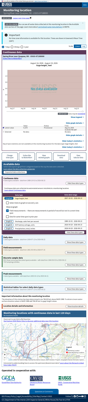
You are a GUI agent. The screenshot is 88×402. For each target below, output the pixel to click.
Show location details (75, 306)
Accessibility (27, 396)
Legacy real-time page (21, 18)
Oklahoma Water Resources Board (40, 383)
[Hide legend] (84, 347)
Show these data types (75, 242)
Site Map (36, 396)
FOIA (68, 400)
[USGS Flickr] (80, 397)
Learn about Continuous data (15, 190)
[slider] (82, 111)
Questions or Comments (44, 391)
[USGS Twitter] (72, 397)
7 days (7, 47)
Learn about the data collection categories (19, 169)
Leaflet (10, 360)
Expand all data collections (15, 172)
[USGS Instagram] (85, 397)
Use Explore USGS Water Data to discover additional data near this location (31, 321)
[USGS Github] (77, 397)
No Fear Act (60, 400)
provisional (81, 114)
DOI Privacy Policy (9, 396)
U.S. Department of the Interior (14, 400)
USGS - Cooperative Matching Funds (69, 383)
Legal (19, 396)
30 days (17, 47)
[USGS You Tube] (82, 397)
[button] (44, 340)
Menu (85, 5)
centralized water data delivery (50, 27)
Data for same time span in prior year (24, 216)
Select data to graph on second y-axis (24, 203)
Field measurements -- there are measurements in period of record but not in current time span (44, 211)
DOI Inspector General (35, 400)
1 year (26, 47)
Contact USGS (46, 396)
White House (50, 400)
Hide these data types (75, 183)
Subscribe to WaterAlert (12, 59)
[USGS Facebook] (74, 397)
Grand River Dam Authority (11, 382)
